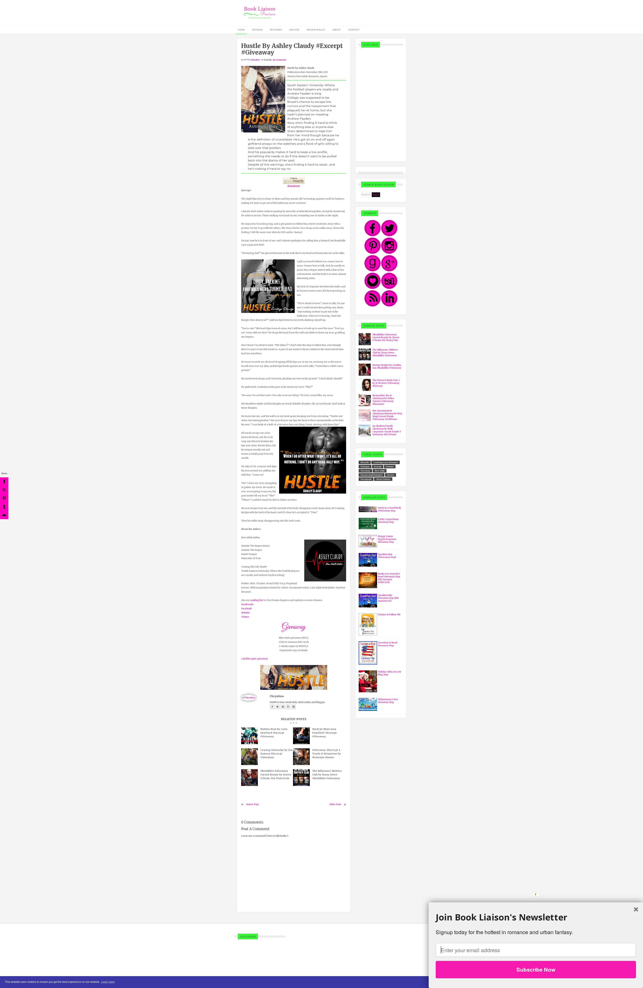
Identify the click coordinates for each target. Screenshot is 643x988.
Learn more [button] (108, 981)
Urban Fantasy (383, 479)
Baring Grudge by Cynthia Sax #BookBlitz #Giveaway (386, 366)
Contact (354, 29)
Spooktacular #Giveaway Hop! (387, 556)
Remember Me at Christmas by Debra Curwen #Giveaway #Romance (383, 399)
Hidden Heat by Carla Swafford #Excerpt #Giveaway (274, 733)
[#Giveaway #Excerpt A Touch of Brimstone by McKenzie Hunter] (301, 756)
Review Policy (316, 29)
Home (241, 29)
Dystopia (365, 466)
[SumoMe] (4, 515)
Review (390, 475)
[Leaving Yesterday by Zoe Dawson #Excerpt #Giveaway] (249, 756)
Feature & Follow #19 (389, 614)
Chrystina (255, 59)
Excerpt (377, 466)
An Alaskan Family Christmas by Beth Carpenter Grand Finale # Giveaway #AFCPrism (386, 430)
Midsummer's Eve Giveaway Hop (388, 701)
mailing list (256, 600)
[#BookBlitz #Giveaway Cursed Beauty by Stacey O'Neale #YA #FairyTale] (249, 777)
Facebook (246, 608)
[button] (536, 917)
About (337, 29)
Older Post (335, 804)
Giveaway (365, 470)
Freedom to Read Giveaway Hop (387, 644)
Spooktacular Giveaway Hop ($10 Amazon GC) (388, 598)
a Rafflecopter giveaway (254, 658)
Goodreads (247, 604)
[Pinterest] (4, 498)
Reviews (257, 29)
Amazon (293, 186)
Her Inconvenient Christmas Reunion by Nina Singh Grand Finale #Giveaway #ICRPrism (387, 415)
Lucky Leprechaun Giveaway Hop (388, 521)
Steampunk (366, 479)
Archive (294, 29)
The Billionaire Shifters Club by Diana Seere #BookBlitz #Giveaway (327, 775)
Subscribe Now (535, 969)
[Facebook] (4, 481)
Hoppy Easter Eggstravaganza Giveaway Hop (387, 539)
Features (276, 29)
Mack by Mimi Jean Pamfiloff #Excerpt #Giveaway (324, 733)
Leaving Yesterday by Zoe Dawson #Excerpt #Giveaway (276, 754)
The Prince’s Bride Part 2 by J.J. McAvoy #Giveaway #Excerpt (386, 383)
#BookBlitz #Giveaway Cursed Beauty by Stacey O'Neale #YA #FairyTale (275, 775)
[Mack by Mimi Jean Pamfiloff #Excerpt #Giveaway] (301, 735)
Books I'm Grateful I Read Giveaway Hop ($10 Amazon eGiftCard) (389, 578)
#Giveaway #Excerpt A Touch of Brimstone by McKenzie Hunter (326, 754)
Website (245, 612)
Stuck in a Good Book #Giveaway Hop (389, 509)
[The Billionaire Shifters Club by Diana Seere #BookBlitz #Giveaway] (301, 777)
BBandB (365, 462)
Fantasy (390, 466)
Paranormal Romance (372, 475)
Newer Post (252, 804)
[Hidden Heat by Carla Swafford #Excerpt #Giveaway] (249, 735)
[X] (4, 490)
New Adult (380, 470)
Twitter (245, 617)
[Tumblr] (4, 506)
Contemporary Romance (385, 462)
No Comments (279, 59)
